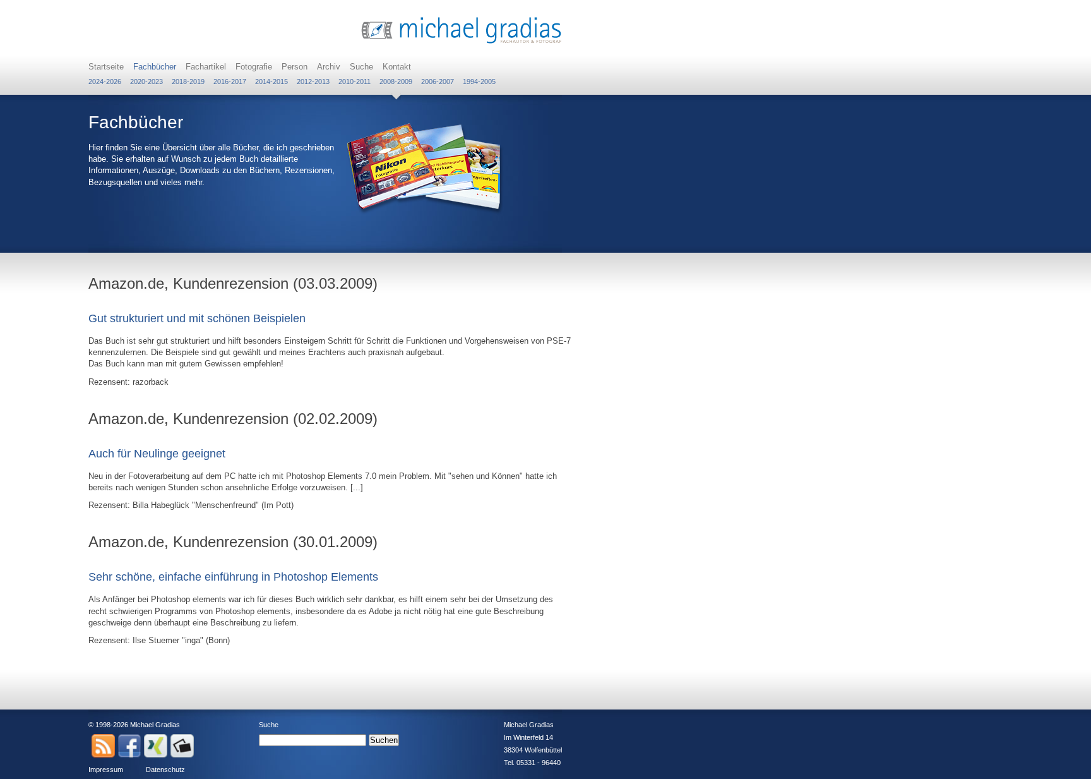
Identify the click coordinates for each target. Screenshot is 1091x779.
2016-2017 (229, 81)
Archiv (328, 66)
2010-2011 (354, 81)
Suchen (384, 740)
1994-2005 (479, 81)
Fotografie (253, 66)
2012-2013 (313, 81)
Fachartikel (206, 66)
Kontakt (397, 66)
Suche (361, 66)
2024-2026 (104, 81)
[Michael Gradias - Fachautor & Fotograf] (461, 42)
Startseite (106, 66)
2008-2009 (395, 81)
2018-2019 (188, 81)
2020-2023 (146, 81)
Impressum (105, 769)
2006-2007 (437, 81)
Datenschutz (165, 769)
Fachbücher (154, 66)
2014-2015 (271, 81)
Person (294, 66)
